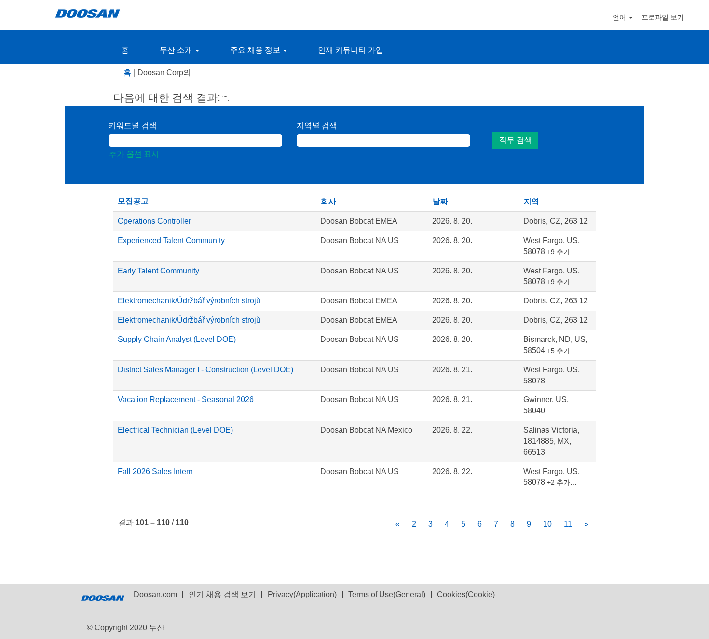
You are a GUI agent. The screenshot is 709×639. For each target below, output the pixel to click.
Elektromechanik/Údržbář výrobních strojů (189, 301)
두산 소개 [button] (177, 50)
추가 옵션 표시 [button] (134, 154)
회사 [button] (328, 201)
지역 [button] (531, 201)
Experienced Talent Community (171, 240)
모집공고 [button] (133, 201)
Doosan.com (155, 594)
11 (568, 524)
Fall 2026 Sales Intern (155, 471)
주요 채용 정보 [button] (256, 50)
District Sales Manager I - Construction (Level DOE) (205, 370)
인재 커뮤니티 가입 (350, 50)
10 (547, 524)
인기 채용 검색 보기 (222, 594)
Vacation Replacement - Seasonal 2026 (186, 399)
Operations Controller (154, 221)
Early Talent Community (158, 271)
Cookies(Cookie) (466, 594)
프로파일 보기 (662, 17)
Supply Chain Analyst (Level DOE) (177, 339)
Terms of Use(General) (386, 594)
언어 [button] (620, 17)
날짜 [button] (440, 201)
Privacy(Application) (302, 594)
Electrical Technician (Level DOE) (175, 430)
